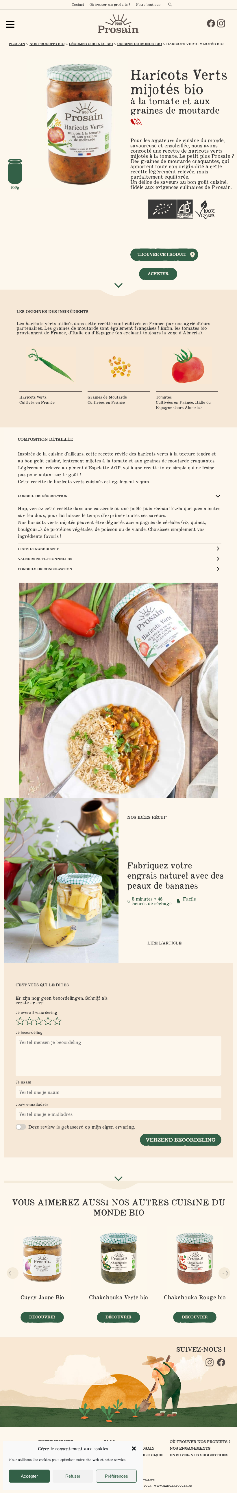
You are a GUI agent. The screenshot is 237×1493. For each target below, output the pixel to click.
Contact (78, 4)
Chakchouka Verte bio (118, 1297)
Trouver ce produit (162, 254)
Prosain (17, 44)
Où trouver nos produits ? (110, 4)
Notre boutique (148, 4)
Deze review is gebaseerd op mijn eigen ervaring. (81, 1127)
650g (15, 187)
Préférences (116, 1476)
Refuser (72, 1476)
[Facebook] (211, 23)
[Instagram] (221, 23)
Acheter (158, 273)
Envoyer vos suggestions (199, 1455)
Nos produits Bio (46, 44)
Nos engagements (190, 1448)
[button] (134, 1448)
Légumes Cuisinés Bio (91, 44)
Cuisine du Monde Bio (139, 44)
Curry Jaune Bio (42, 1297)
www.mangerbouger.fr (173, 1485)
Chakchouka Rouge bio (195, 1297)
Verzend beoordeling (181, 1140)
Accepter (29, 1476)
